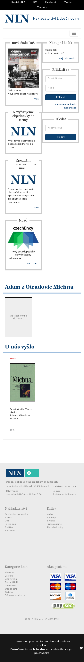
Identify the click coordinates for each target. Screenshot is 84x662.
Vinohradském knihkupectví (42, 482)
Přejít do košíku (67, 58)
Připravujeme (54, 524)
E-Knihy (51, 520)
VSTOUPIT (33, 263)
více (36, 99)
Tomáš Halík (12, 582)
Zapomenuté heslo (65, 104)
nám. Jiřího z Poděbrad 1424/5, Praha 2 (27, 486)
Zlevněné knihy (55, 527)
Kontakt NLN (19, 2)
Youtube (42, 7)
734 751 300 (70, 486)
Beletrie (9, 576)
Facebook (50, 2)
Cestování (10, 585)
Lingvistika (11, 579)
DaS (7, 520)
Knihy (50, 514)
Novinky (51, 517)
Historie (9, 572)
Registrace (70, 107)
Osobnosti (11, 589)
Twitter (68, 2)
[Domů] (42, 19)
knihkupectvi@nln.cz (64, 494)
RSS (35, 2)
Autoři (8, 517)
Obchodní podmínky (16, 514)
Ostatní (9, 592)
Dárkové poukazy (15, 595)
